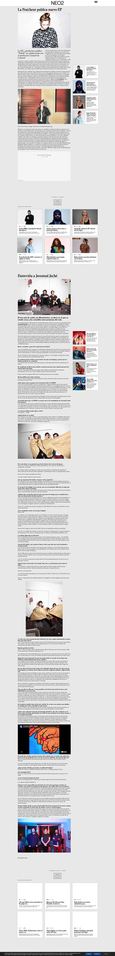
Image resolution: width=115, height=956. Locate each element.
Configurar (106, 954)
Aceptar (89, 954)
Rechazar (97, 954)
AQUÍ (71, 954)
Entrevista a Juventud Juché (37, 276)
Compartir (57, 200)
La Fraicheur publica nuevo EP (40, 9)
